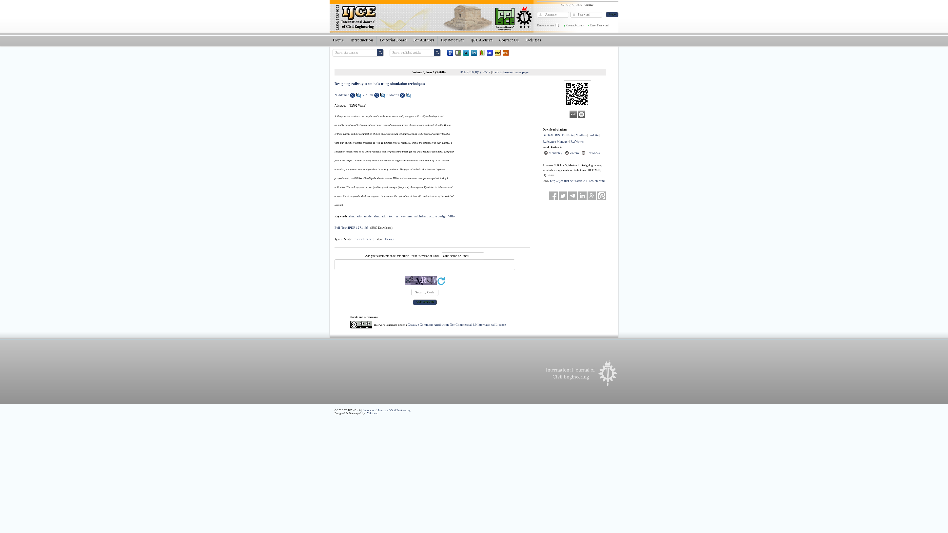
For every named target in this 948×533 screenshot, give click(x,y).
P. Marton (392, 95)
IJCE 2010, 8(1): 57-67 (475, 72)
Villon (452, 216)
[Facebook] (553, 195)
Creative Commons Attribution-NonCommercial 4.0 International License (457, 324)
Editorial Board (393, 40)
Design (389, 239)
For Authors (423, 40)
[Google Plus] (592, 195)
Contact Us (509, 40)
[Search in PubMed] (358, 96)
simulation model (361, 216)
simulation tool (384, 216)
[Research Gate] (458, 53)
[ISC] (498, 53)
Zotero (574, 153)
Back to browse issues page (510, 72)
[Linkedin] (474, 53)
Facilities (533, 40)
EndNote (568, 135)
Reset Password (599, 25)
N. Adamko (342, 95)
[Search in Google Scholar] (352, 96)
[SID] (490, 53)
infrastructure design (433, 216)
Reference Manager (556, 141)
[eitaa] (601, 195)
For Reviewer (452, 40)
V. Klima (368, 95)
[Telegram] (572, 195)
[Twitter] (563, 195)
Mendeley (555, 153)
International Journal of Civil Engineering (387, 410)
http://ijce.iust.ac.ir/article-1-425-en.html (577, 181)
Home (338, 40)
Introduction (362, 40)
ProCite (594, 135)
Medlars (581, 135)
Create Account (575, 25)
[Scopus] (466, 53)
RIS (557, 135)
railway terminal (407, 216)
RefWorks (577, 141)
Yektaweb (372, 413)
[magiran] (482, 53)
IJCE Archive (482, 40)
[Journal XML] (506, 53)
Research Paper (363, 239)
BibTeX (548, 135)
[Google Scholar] (450, 53)
